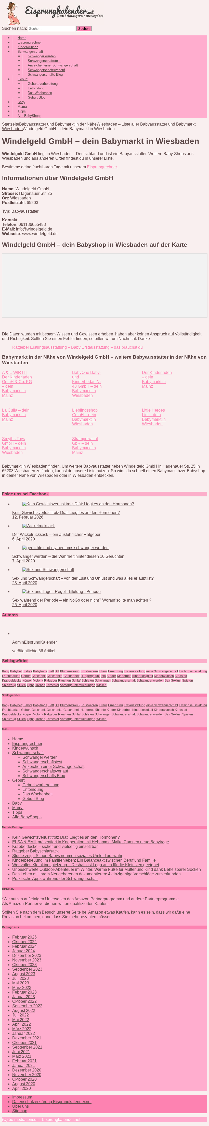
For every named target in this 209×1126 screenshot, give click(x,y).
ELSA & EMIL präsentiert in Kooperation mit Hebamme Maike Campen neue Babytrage (90, 842)
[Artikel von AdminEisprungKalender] (28, 633)
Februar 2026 (24, 937)
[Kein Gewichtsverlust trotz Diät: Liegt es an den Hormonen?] (78, 504)
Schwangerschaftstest (42, 762)
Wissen (101, 685)
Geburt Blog (36, 97)
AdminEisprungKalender (34, 642)
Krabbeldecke (11, 680)
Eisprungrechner (102, 167)
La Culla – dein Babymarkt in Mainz (16, 415)
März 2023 (21, 987)
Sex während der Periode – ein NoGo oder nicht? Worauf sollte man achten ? (81, 600)
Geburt (26, 676)
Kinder (111, 676)
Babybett (16, 671)
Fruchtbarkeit (11, 676)
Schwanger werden (150, 680)
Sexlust (176, 680)
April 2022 (21, 1024)
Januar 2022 (23, 1033)
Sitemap (19, 1111)
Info (103, 676)
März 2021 (21, 1056)
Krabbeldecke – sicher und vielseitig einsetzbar (55, 846)
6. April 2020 (23, 539)
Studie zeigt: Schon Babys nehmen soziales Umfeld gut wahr (67, 855)
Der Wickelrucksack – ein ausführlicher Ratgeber (56, 534)
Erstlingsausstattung (193, 671)
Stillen (21, 685)
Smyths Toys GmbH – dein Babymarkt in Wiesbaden (14, 446)
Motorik (38, 680)
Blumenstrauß (70, 671)
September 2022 (27, 1006)
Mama (17, 808)
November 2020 (26, 1075)
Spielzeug (9, 685)
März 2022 (21, 1029)
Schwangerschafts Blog (45, 74)
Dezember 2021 (26, 1038)
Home (17, 739)
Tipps (30, 685)
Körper (27, 680)
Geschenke (54, 676)
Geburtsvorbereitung (40, 785)
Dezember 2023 (26, 955)
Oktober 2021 (24, 1042)
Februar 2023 (24, 992)
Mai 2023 (20, 983)
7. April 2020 (23, 561)
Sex (167, 680)
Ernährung (115, 671)
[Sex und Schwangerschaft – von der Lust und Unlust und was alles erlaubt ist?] (48, 569)
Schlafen (88, 680)
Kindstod (181, 676)
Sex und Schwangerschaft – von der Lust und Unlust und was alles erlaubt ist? (83, 578)
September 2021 (27, 1047)
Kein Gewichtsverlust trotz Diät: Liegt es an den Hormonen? (66, 512)
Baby (5, 671)
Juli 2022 (20, 1015)
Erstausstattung (134, 671)
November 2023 (26, 960)
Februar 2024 (24, 946)
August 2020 (23, 1084)
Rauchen (64, 680)
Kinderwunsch (164, 676)
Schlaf (76, 680)
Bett (51, 671)
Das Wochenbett (37, 794)
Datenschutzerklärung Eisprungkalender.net (52, 1102)
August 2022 (23, 1010)
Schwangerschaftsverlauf (45, 771)
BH (57, 671)
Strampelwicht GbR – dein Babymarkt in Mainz (85, 446)
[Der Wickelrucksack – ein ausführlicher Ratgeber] (38, 526)
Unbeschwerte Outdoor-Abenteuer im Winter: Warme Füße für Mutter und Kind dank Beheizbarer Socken (106, 869)
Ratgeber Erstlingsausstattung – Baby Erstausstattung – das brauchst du (77, 347)
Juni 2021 (21, 1052)
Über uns (20, 1106)
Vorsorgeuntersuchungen (77, 685)
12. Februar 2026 (27, 517)
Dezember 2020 (26, 1070)
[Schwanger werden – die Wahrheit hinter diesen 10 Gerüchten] (65, 548)
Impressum (22, 1097)
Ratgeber (50, 680)
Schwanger (103, 680)
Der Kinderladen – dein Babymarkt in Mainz (157, 379)
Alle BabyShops (29, 116)
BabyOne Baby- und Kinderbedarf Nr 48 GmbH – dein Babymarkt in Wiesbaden (87, 384)
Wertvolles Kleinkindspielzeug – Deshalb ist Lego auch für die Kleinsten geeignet (85, 865)
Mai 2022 (20, 1020)
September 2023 (27, 969)
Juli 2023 (20, 978)
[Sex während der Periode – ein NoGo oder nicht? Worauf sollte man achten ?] (61, 591)
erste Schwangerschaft (162, 671)
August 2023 (23, 974)
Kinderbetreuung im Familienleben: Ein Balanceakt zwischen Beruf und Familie (84, 860)
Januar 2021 (23, 1065)
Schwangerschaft (124, 680)
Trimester (52, 685)
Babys (27, 671)
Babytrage (40, 671)
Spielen (187, 680)
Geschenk (39, 676)
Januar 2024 (23, 951)
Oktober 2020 (24, 1079)
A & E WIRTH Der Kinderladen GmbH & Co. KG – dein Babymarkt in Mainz (17, 384)
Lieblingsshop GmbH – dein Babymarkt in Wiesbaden (85, 417)
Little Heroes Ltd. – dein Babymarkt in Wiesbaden (154, 417)
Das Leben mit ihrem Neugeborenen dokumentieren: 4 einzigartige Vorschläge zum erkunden (96, 874)
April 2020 (21, 1088)
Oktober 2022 (24, 1001)
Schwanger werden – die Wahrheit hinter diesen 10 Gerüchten (68, 556)
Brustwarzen (89, 671)
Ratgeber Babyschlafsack (35, 851)
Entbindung (32, 789)
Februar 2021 (24, 1061)
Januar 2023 (23, 997)
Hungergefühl (90, 676)
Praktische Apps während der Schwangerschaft (55, 878)
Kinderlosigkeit (142, 676)
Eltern (103, 671)
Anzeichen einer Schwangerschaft (53, 766)
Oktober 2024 (24, 942)
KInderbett (124, 676)
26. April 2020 (24, 605)
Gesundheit (71, 676)
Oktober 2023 (24, 964)
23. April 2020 (24, 583)
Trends (40, 685)
